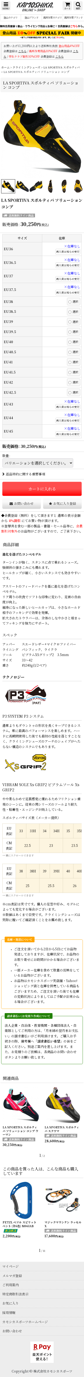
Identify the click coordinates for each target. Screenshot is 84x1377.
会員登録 (11, 515)
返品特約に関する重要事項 (25, 474)
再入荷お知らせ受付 (67, 251)
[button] (5, 5)
